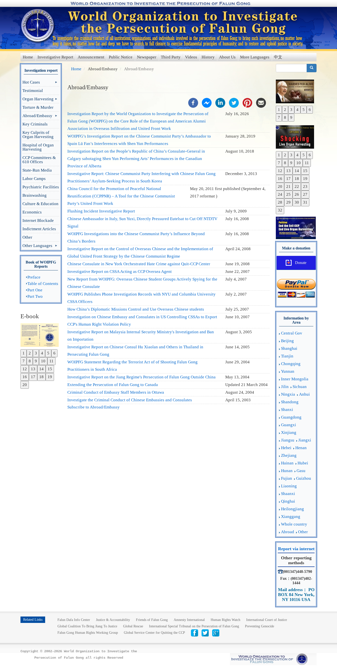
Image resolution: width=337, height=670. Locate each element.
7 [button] (23, 361)
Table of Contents (42, 283)
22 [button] (297, 186)
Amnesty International (189, 620)
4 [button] (42, 353)
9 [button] (36, 361)
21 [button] (288, 186)
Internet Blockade (38, 220)
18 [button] (41, 376)
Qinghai (288, 501)
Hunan (287, 470)
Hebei (286, 447)
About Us (227, 57)
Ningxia (288, 394)
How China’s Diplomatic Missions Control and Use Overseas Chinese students (135, 309)
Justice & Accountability (113, 620)
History (208, 57)
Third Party (171, 57)
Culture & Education (40, 203)
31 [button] (305, 202)
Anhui (304, 394)
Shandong (290, 402)
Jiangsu (287, 440)
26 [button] (297, 194)
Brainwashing (34, 195)
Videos (191, 57)
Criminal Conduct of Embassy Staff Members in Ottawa (115, 392)
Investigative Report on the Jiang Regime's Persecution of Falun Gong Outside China (141, 377)
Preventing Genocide (259, 626)
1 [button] (23, 353)
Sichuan (300, 386)
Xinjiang (288, 432)
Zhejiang (289, 455)
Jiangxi (304, 440)
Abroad (287, 531)
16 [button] (24, 376)
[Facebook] (193, 102)
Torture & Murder (38, 107)
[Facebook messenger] (207, 102)
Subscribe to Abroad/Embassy (93, 407)
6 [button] (54, 353)
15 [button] (50, 369)
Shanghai (289, 348)
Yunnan (287, 371)
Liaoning (289, 486)
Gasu (301, 470)
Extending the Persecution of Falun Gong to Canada (112, 384)
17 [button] (33, 376)
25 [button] (288, 194)
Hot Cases (31, 83)
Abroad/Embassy (37, 116)
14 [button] (41, 369)
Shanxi (287, 409)
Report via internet (296, 548)
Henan (301, 447)
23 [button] (305, 186)
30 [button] (297, 202)
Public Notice (120, 57)
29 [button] (288, 202)
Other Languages (37, 246)
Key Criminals (35, 124)
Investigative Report (55, 57)
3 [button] (36, 353)
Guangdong (291, 417)
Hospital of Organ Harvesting (38, 147)
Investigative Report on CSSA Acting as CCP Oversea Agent (119, 271)
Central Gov (291, 333)
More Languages (254, 57)
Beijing (287, 340)
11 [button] (51, 361)
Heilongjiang (292, 509)
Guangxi (288, 425)
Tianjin (287, 356)
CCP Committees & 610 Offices (39, 159)
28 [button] (280, 202)
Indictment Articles (39, 229)
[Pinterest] (247, 102)
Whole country (294, 524)
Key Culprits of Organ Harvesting (38, 134)
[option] (40, 334)
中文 (278, 57)
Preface (33, 277)
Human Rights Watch (225, 620)
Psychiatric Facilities (40, 187)
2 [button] (30, 353)
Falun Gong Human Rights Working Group (87, 633)
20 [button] (24, 384)
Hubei (303, 463)
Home (28, 57)
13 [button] (33, 369)
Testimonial (32, 90)
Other (27, 237)
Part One (34, 290)
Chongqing (290, 363)
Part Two (35, 296)
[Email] (261, 102)
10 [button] (43, 361)
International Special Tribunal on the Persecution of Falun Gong (194, 626)
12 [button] (24, 369)
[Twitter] (234, 102)
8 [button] (30, 361)
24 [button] (280, 194)
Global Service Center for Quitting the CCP (154, 633)
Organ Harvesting (38, 100)
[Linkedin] (220, 102)
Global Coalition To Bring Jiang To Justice (87, 626)
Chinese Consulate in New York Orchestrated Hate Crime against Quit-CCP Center (138, 264)
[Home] (38, 25)
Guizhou (303, 478)
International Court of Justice (266, 620)
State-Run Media (37, 170)
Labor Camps (34, 178)
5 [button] (48, 353)
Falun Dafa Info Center (73, 620)
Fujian (286, 478)
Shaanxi (288, 493)
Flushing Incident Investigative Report (101, 211)
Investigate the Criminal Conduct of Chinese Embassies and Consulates (129, 400)
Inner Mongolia (294, 379)
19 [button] (50, 376)
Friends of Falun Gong (152, 620)
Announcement (91, 57)
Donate (300, 263)
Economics (32, 212)
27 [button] (305, 194)
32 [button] (280, 210)
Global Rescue (133, 626)
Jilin (285, 386)
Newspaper (146, 57)
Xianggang (290, 516)
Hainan (287, 463)
